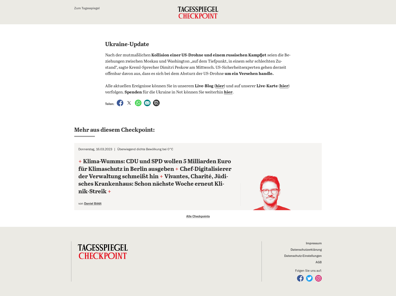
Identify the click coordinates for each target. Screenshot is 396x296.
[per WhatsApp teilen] (138, 102)
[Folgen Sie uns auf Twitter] (310, 278)
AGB (319, 262)
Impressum (314, 243)
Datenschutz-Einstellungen (303, 256)
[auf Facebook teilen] (120, 102)
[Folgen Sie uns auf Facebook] (300, 278)
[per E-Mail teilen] (147, 102)
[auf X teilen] (129, 102)
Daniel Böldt (92, 203)
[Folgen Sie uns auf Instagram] (318, 278)
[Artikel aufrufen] (156, 102)
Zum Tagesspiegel (87, 8)
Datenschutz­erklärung (306, 249)
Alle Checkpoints (198, 216)
